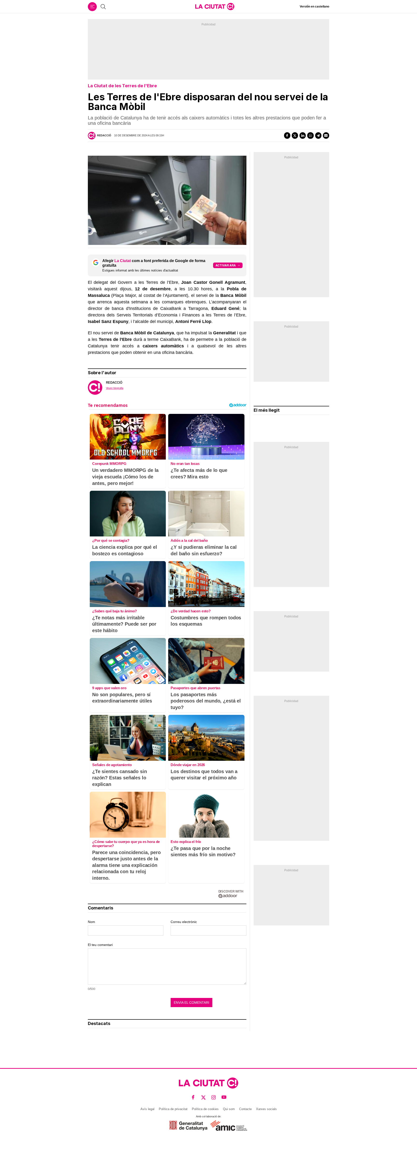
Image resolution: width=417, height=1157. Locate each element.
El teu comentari (100, 945)
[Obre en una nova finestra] (188, 1125)
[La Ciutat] (214, 6)
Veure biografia (114, 388)
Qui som (229, 1109)
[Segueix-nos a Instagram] (213, 1097)
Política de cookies (205, 1109)
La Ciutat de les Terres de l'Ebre (122, 85)
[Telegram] (318, 135)
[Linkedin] (302, 135)
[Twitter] (295, 135)
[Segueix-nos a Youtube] (224, 1097)
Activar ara (225, 265)
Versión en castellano (314, 6)
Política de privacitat (173, 1109)
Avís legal (147, 1109)
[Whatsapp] (310, 135)
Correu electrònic (184, 922)
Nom (91, 922)
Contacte (245, 1109)
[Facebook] (287, 135)
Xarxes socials (266, 1109)
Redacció (104, 135)
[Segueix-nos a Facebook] (193, 1097)
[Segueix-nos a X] (203, 1097)
